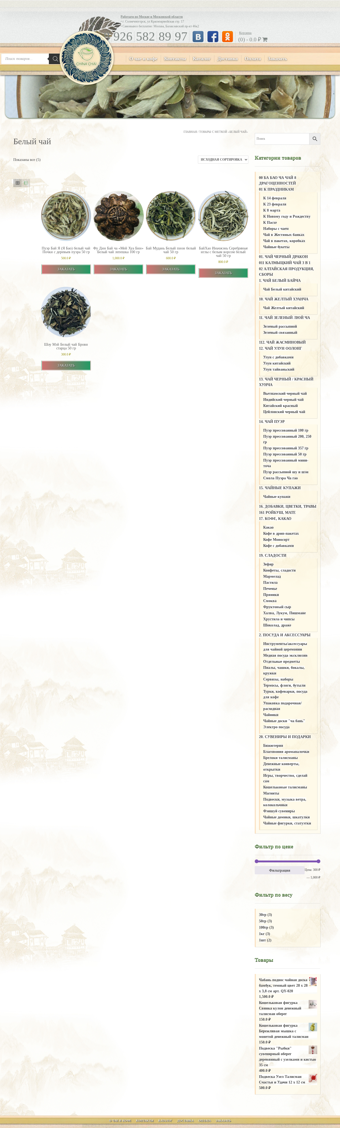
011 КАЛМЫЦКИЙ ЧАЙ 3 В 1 (285, 263)
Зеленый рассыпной (280, 326)
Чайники (270, 715)
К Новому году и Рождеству (287, 216)
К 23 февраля (274, 204)
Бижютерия (273, 746)
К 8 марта (271, 210)
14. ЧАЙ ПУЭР (272, 422)
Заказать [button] (66, 269)
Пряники (271, 595)
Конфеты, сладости (279, 570)
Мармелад (272, 576)
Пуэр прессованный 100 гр (285, 430)
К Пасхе (270, 223)
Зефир (268, 564)
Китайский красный (280, 406)
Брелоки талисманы (280, 758)
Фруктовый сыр (277, 607)
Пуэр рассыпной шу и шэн (285, 472)
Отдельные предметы (281, 662)
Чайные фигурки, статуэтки (287, 823)
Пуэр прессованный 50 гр (285, 454)
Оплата (253, 58)
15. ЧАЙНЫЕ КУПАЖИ (280, 488)
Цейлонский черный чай (284, 412)
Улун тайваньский (278, 369)
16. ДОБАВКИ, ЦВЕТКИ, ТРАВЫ (287, 506)
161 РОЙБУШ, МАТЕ (277, 513)
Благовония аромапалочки (286, 752)
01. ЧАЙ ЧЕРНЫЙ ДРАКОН (283, 257)
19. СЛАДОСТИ (272, 556)
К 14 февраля (274, 198)
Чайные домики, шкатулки (286, 817)
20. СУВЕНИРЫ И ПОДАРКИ (285, 737)
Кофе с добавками (278, 546)
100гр (263, 927)
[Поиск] (55, 59)
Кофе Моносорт (276, 540)
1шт (262, 940)
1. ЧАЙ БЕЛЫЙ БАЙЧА (280, 281)
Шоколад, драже (277, 625)
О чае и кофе (143, 58)
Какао (268, 527)
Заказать (277, 58)
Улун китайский (277, 363)
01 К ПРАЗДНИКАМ (276, 189)
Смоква (270, 601)
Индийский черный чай (283, 400)
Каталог (202, 58)
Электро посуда (276, 727)
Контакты (175, 58)
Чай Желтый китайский (283, 308)
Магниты (271, 793)
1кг (262, 934)
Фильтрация (279, 870)
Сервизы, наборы (278, 679)
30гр (262, 915)
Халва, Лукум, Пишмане (284, 613)
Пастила (270, 583)
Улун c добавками (278, 357)
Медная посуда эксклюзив (285, 655)
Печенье (270, 589)
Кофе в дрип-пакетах (281, 534)
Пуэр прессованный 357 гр (285, 448)
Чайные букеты (276, 247)
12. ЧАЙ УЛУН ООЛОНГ (280, 348)
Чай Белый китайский (282, 289)
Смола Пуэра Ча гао (280, 478)
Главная (190, 131)
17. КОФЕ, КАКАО (275, 519)
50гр (262, 921)
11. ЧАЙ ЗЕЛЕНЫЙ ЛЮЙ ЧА (284, 318)
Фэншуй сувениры (279, 811)
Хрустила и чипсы (279, 619)
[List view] (26, 183)
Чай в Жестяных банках (283, 235)
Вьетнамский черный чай (285, 394)
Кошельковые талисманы (285, 787)
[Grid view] (17, 183)
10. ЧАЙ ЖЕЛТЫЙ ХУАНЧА (283, 299)
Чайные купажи (276, 497)
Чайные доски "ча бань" (284, 721)
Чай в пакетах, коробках (284, 241)
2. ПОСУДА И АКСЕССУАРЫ (285, 635)
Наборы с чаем (276, 229)
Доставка (228, 58)
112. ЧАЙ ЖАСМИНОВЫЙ (282, 342)
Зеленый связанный (280, 333)
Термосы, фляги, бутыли (284, 685)
